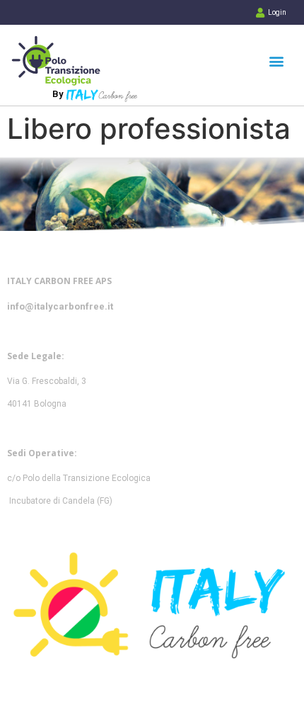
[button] (276, 60)
